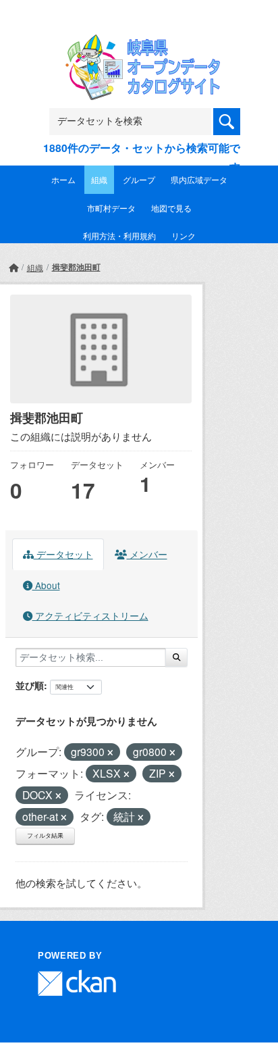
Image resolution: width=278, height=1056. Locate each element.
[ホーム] (13, 267)
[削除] (110, 752)
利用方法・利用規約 (119, 235)
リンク (183, 235)
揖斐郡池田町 (76, 267)
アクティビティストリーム (90, 615)
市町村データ (111, 207)
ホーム (63, 179)
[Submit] (176, 657)
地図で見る (171, 207)
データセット (63, 554)
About (46, 585)
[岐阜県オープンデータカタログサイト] (139, 43)
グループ (139, 179)
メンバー (147, 554)
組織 (99, 179)
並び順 (30, 685)
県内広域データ (199, 179)
